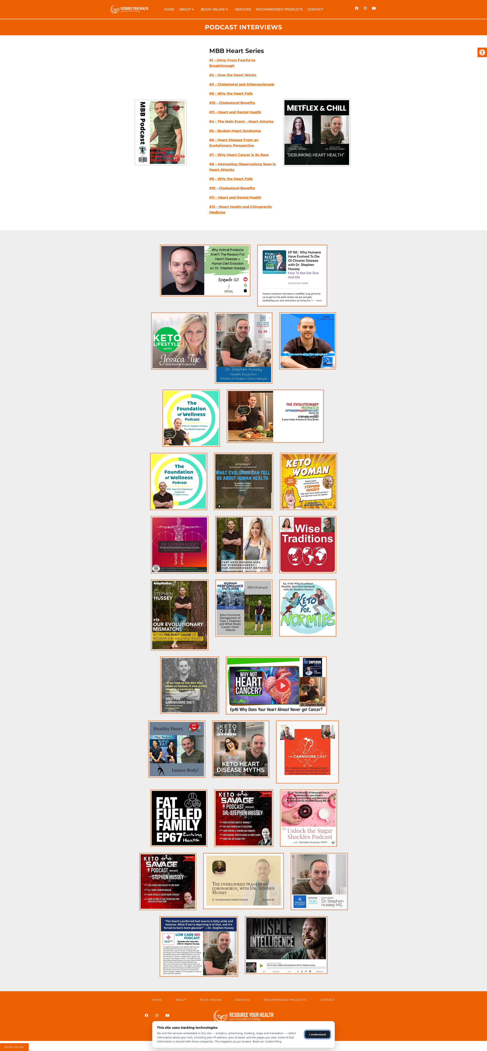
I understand (317, 1034)
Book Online (213, 9)
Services (243, 9)
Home (169, 9)
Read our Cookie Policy (267, 1041)
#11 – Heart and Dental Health (235, 112)
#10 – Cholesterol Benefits (232, 103)
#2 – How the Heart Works (232, 75)
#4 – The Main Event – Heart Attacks (241, 121)
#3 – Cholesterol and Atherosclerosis (241, 84)
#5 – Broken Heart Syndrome (235, 131)
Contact (315, 9)
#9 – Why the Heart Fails (231, 93)
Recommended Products (279, 9)
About (180, 999)
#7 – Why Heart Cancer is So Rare (239, 155)
